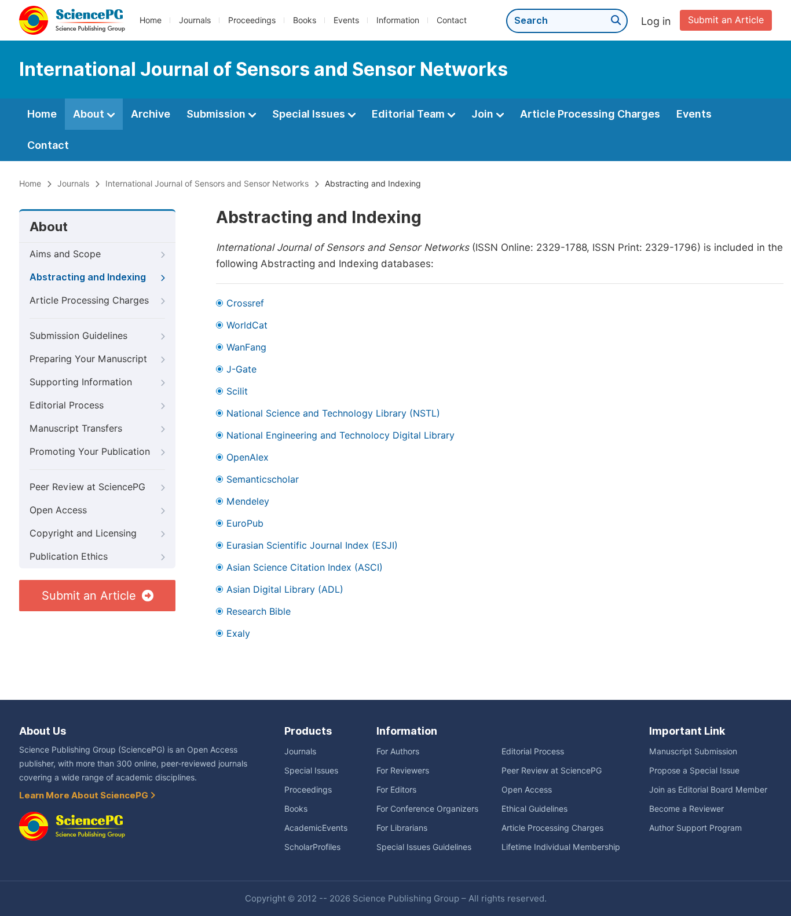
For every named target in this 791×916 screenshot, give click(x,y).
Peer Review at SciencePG (87, 486)
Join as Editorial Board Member (708, 789)
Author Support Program (695, 828)
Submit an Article (726, 19)
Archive (150, 114)
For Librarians (401, 828)
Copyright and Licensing (83, 533)
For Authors (397, 751)
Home (151, 20)
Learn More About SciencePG (84, 795)
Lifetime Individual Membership (560, 847)
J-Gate (241, 369)
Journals (195, 20)
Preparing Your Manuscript (88, 358)
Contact (452, 20)
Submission (217, 114)
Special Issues (309, 114)
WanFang (246, 347)
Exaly (238, 633)
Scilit (237, 391)
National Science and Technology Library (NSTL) (333, 413)
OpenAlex (247, 457)
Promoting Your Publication (90, 451)
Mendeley (247, 501)
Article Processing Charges (590, 114)
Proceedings (252, 20)
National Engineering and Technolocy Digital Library (340, 435)
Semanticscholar (262, 479)
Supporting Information (81, 382)
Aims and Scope (65, 254)
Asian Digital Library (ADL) (284, 589)
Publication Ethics (69, 556)
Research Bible (258, 611)
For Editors (396, 789)
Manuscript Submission (693, 751)
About (90, 114)
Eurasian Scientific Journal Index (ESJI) (312, 545)
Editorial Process (67, 405)
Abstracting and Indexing (88, 277)
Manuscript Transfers (76, 428)
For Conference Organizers (427, 808)
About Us (42, 731)
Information (397, 20)
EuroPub (244, 523)
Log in (656, 21)
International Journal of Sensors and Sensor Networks (207, 183)
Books (304, 20)
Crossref (245, 303)
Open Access (58, 510)
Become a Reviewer (686, 808)
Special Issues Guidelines (423, 847)
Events (346, 20)
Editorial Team (409, 114)
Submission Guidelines (78, 335)
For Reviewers (402, 770)
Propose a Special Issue (694, 770)
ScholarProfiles (312, 847)
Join (483, 114)
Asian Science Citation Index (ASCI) (304, 567)
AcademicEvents (315, 828)
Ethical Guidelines (534, 808)
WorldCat (247, 325)
